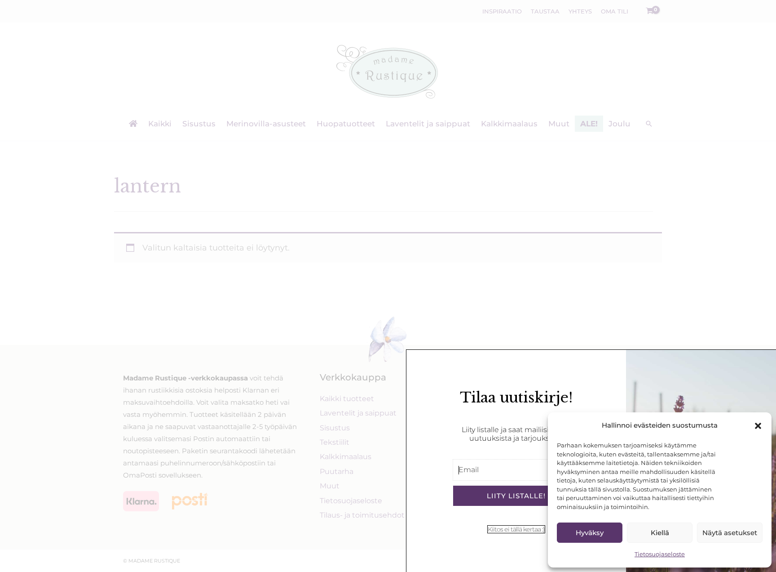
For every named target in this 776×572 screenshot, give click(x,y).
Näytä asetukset (729, 532)
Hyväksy (590, 532)
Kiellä (660, 532)
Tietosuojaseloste (660, 554)
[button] (758, 425)
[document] (388, 286)
